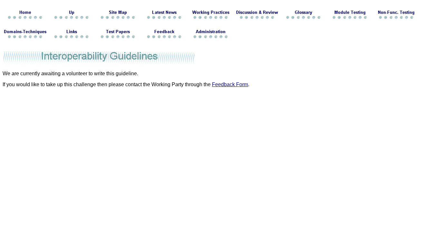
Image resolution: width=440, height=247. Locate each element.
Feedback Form (230, 84)
